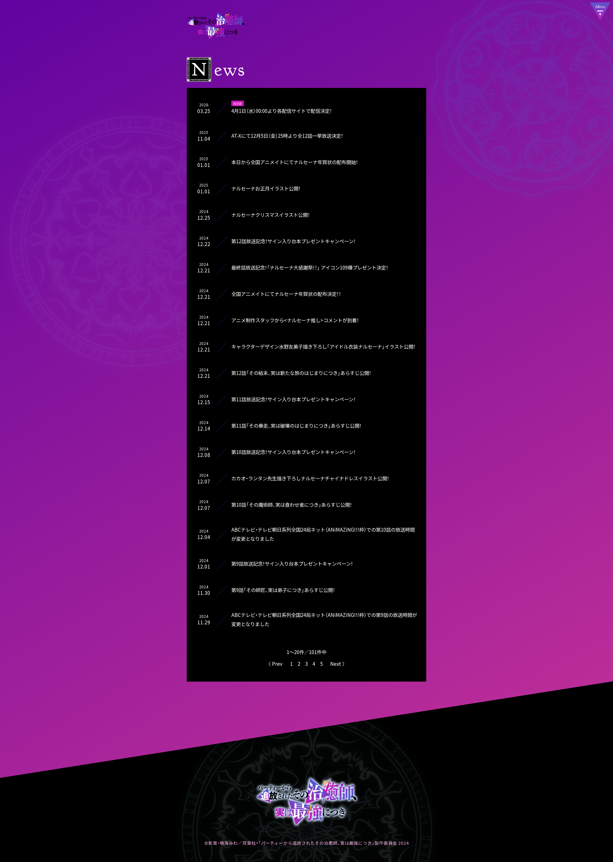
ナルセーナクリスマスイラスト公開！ (270, 214)
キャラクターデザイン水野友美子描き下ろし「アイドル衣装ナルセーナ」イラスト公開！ (323, 346)
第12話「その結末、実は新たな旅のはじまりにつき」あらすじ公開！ (301, 372)
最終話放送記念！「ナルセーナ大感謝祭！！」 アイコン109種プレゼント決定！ (309, 267)
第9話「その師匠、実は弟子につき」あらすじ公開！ (283, 589)
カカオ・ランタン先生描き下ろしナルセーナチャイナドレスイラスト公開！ (310, 478)
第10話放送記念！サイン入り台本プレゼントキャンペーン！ (293, 452)
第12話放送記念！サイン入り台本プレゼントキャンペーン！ (293, 241)
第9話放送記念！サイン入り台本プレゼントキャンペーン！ (292, 563)
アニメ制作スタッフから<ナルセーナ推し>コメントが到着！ (295, 320)
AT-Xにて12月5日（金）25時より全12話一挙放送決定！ (287, 135)
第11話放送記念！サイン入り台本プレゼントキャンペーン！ (293, 399)
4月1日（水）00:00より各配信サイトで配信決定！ (281, 110)
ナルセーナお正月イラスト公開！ (266, 188)
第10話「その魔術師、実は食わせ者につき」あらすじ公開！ (291, 504)
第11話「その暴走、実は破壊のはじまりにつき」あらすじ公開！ (296, 425)
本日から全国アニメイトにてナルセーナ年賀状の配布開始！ (294, 162)
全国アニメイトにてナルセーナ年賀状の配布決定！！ (286, 293)
